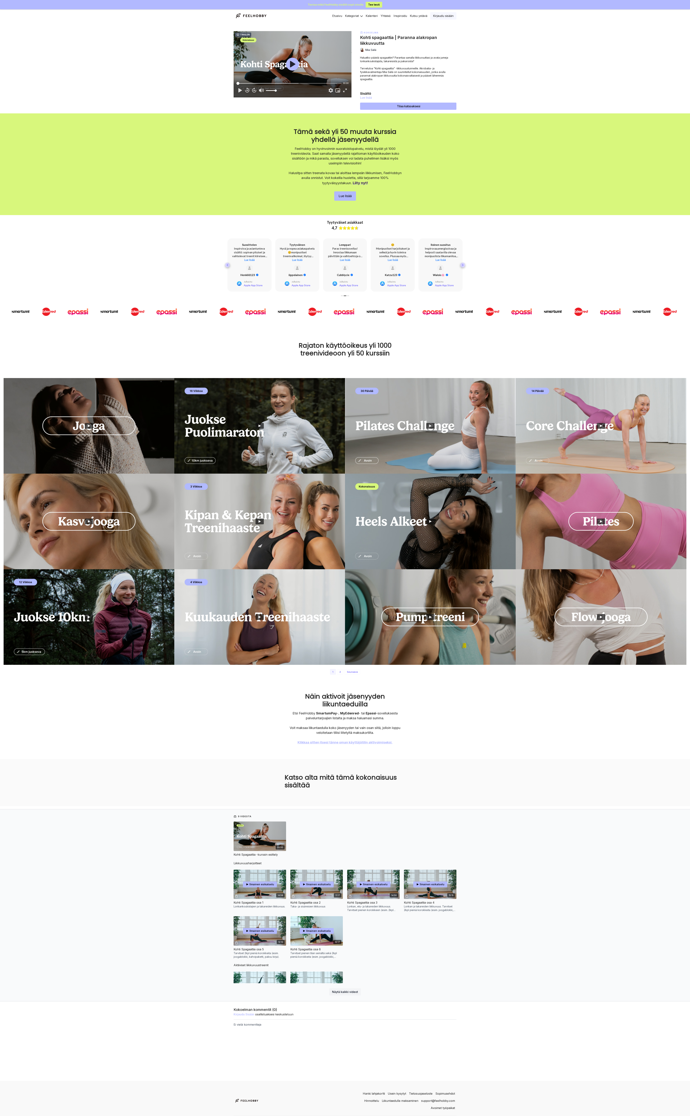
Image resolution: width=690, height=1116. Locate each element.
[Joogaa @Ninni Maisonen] (601, 621)
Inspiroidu (400, 16)
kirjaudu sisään (244, 1018)
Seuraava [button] (352, 675)
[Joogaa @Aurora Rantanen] (89, 429)
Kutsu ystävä (418, 16)
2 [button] (340, 675)
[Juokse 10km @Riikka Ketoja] (89, 621)
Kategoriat (352, 16)
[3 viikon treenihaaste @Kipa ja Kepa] (259, 525)
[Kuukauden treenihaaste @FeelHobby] (259, 621)
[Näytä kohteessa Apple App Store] (249, 272)
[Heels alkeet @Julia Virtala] (430, 525)
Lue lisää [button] (249, 263)
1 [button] (332, 675)
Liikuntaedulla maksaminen (400, 1101)
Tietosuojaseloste (421, 1093)
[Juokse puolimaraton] (259, 429)
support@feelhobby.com (438, 1101)
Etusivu (337, 16)
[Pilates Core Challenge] (601, 429)
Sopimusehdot (445, 1093)
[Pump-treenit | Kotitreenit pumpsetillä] (430, 621)
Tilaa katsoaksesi (408, 106)
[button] (227, 266)
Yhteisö (386, 16)
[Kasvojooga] (89, 525)
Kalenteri (372, 16)
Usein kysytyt (397, 1093)
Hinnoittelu (371, 1101)
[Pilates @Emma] (601, 525)
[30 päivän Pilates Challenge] (430, 429)
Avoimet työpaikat (443, 1108)
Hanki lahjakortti (374, 1093)
